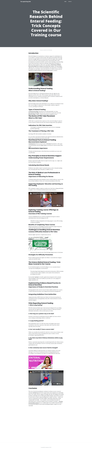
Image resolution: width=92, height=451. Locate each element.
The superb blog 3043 (25, 1)
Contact (70, 1)
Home (65, 1)
